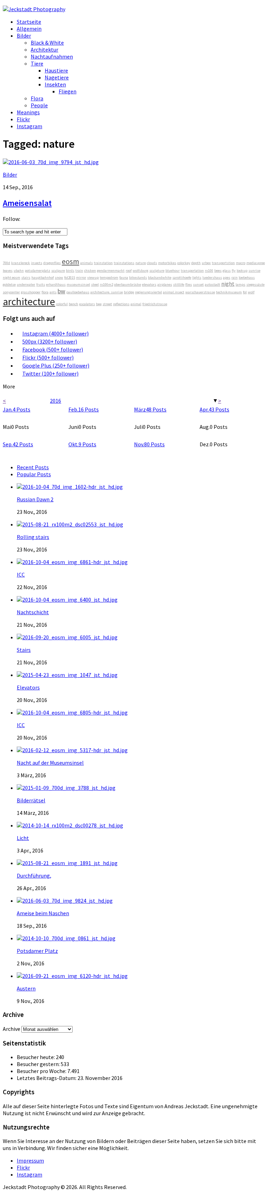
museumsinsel (78, 284)
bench (73, 304)
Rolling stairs (33, 536)
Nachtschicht (33, 612)
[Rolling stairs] (70, 524)
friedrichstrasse (154, 304)
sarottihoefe (181, 277)
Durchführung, (34, 875)
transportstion (223, 263)
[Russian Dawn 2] (70, 486)
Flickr (23, 119)
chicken (90, 270)
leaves (8, 270)
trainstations (124, 263)
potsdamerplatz (37, 270)
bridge (129, 292)
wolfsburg (140, 270)
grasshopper (30, 292)
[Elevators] (67, 674)
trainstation (103, 263)
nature (140, 263)
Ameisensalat (27, 203)
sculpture (156, 270)
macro (240, 263)
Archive (11, 1028)
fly (234, 270)
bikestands (138, 277)
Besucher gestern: (39, 1063)
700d (6, 263)
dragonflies (52, 263)
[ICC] (72, 561)
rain (234, 277)
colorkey (183, 263)
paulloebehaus (77, 292)
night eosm (11, 277)
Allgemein (29, 28)
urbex (206, 263)
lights (196, 277)
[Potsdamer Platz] (66, 938)
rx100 (209, 270)
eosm (70, 261)
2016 (55, 400)
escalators (87, 304)
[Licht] (70, 825)
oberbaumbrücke (127, 284)
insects (36, 263)
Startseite (29, 21)
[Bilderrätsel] (66, 787)
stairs (25, 277)
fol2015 (69, 277)
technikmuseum (229, 292)
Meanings (28, 112)
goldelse (9, 284)
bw (61, 291)
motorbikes (167, 263)
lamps (240, 284)
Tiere (37, 63)
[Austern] (72, 975)
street (107, 304)
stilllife (178, 284)
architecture (29, 301)
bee (99, 304)
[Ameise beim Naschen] (65, 900)
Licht (23, 837)
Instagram (29, 126)
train (79, 270)
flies (188, 284)
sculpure (58, 270)
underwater (26, 284)
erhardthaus (56, 284)
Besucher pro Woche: (42, 1070)
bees (218, 270)
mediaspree (255, 263)
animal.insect (173, 292)
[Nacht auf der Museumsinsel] (72, 750)
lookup (242, 270)
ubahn (19, 270)
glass (227, 270)
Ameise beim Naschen (43, 913)
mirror (81, 277)
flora (45, 292)
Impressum (30, 1160)
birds (70, 270)
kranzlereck (20, 263)
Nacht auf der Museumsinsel (50, 762)
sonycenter (11, 292)
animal (136, 304)
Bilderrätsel (31, 800)
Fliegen (67, 91)
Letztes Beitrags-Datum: (47, 1077)
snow (59, 277)
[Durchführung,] (67, 862)
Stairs (24, 649)
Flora (37, 98)
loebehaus (247, 277)
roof (129, 270)
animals (86, 263)
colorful (62, 304)
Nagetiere (57, 77)
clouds (152, 263)
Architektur (44, 49)
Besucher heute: (36, 1057)
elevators (149, 284)
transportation (192, 270)
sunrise (254, 270)
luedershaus (212, 277)
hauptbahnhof (42, 277)
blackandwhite (159, 277)
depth (196, 263)
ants (53, 292)
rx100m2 (106, 284)
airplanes (164, 284)
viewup (93, 277)
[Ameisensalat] (51, 162)
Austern (26, 988)
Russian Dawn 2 (35, 499)
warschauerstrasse (200, 292)
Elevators (28, 687)
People (39, 105)
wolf (251, 292)
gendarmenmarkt (111, 270)
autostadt (212, 284)
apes (226, 277)
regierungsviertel (148, 292)
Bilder (24, 35)
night (227, 283)
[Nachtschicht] (67, 599)
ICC (21, 574)
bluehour (172, 270)
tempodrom (109, 277)
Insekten (55, 84)
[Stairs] (67, 637)
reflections (121, 304)
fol (245, 292)
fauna (123, 277)
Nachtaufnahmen (52, 56)
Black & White (47, 42)
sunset (198, 284)
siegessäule (255, 284)
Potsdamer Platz (37, 950)
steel (95, 284)
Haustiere (56, 70)
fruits (40, 284)
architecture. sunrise (106, 292)
